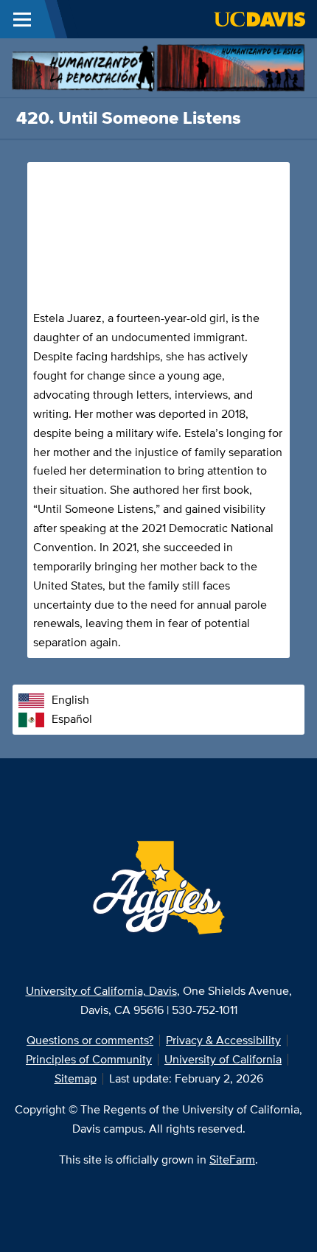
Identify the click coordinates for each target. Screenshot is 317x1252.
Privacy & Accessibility (223, 1040)
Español (72, 718)
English (70, 699)
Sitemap (76, 1078)
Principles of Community (89, 1059)
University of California (223, 1059)
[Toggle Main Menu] (22, 19)
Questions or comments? (90, 1040)
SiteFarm (232, 1159)
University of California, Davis (101, 990)
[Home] (158, 66)
